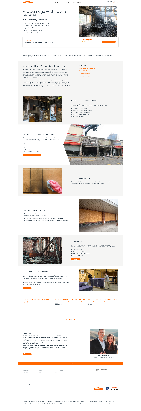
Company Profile (42, 370)
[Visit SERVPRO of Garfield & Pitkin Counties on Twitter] (68, 363)
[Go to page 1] (69, 319)
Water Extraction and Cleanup (87, 68)
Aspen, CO (67, 55)
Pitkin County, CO (110, 55)
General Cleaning (26, 384)
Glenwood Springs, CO (28, 55)
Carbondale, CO (74, 55)
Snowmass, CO (81, 55)
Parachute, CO (53, 55)
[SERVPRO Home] (28, 2)
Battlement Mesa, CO (101, 55)
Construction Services (84, 73)
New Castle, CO (41, 55)
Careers (40, 372)
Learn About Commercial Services (32, 155)
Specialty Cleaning (26, 382)
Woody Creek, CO (37, 57)
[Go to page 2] (70, 319)
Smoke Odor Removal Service (87, 71)
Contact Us (79, 2)
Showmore (25, 88)
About (72, 2)
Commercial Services (84, 76)
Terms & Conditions (59, 370)
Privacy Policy (57, 372)
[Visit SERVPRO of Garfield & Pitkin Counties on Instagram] (72, 364)
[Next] (75, 319)
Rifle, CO (47, 55)
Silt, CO (35, 55)
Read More (26, 353)
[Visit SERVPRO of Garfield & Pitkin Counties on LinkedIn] (66, 363)
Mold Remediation (26, 374)
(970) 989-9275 (114, 2)
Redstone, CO (61, 55)
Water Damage (26, 370)
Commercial (66, 2)
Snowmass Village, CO (27, 57)
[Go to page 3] (71, 319)
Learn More (75, 259)
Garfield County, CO (90, 55)
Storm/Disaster (26, 376)
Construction (25, 378)
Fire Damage (25, 372)
